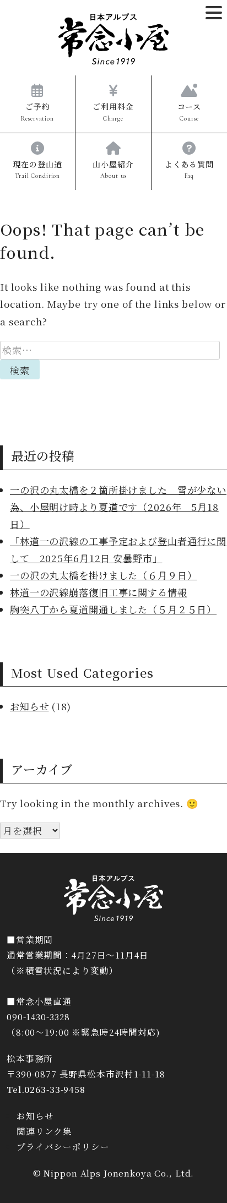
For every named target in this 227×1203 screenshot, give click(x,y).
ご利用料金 (113, 111)
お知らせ (29, 706)
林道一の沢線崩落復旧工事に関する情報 (98, 592)
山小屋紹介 (113, 169)
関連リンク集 (44, 1131)
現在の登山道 (37, 169)
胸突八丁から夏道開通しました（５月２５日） (113, 609)
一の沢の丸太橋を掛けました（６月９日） (103, 575)
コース (189, 111)
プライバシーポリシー (63, 1146)
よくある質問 (189, 169)
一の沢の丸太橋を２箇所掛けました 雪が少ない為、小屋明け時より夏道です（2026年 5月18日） (118, 507)
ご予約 (37, 111)
